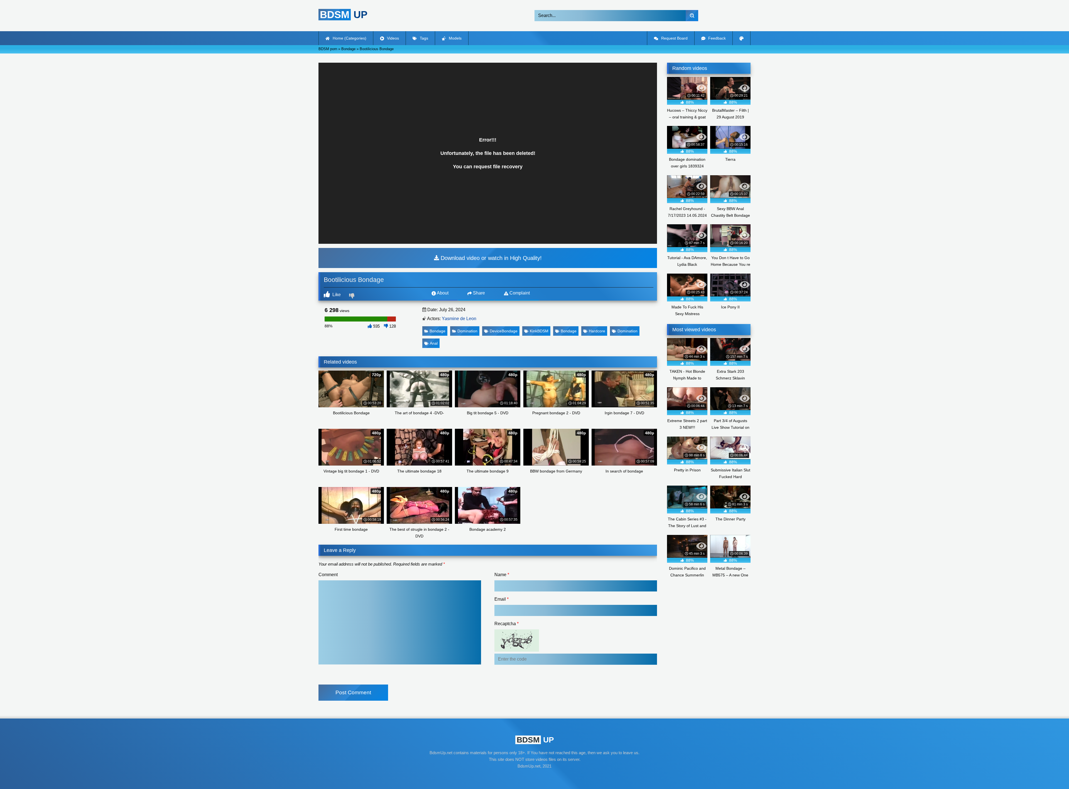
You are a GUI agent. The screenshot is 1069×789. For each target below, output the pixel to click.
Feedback (716, 38)
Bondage (437, 331)
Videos (392, 38)
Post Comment (353, 692)
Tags (423, 38)
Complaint (519, 293)
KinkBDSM (539, 331)
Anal (434, 343)
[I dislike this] (352, 296)
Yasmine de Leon (459, 318)
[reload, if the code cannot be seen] (516, 650)
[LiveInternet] (534, 777)
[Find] (692, 15)
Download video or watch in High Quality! (490, 258)
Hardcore (597, 331)
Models (455, 38)
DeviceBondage (504, 331)
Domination (467, 331)
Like (336, 294)
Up (343, 14)
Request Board (674, 38)
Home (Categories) (349, 38)
